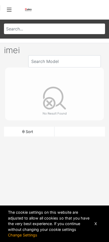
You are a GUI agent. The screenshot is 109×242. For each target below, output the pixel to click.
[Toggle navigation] (9, 9)
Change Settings (22, 235)
